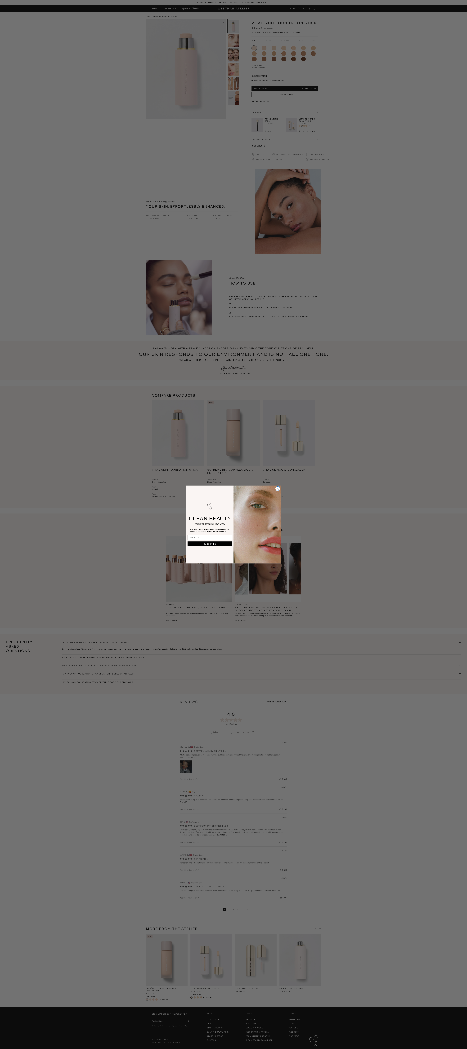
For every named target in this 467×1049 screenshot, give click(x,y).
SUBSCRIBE (209, 544)
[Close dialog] (278, 489)
